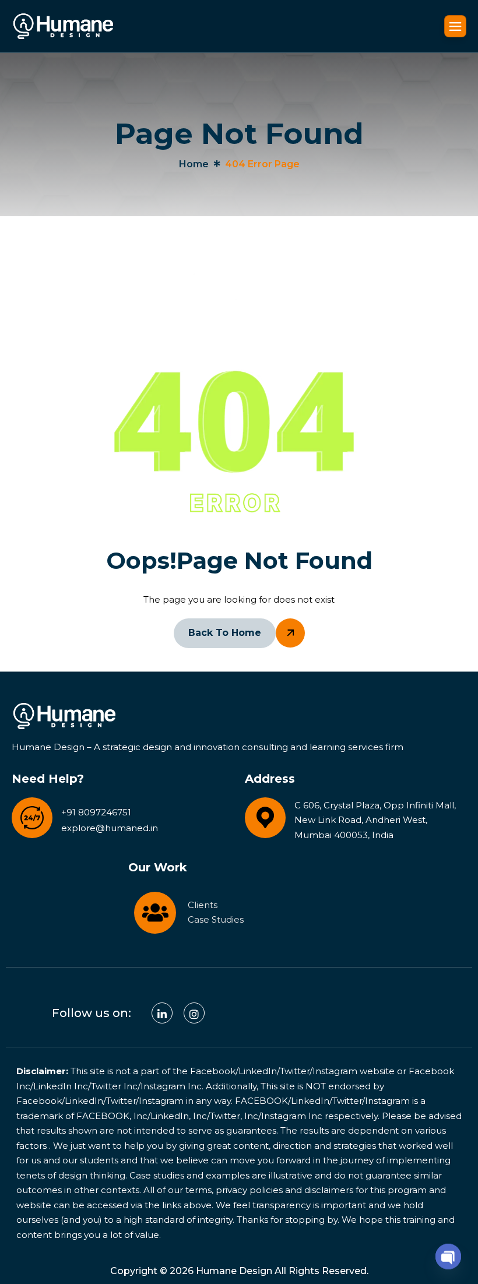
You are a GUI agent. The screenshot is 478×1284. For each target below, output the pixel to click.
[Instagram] (194, 1012)
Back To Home (224, 632)
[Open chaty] (448, 1254)
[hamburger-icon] (455, 26)
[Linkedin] (162, 1012)
